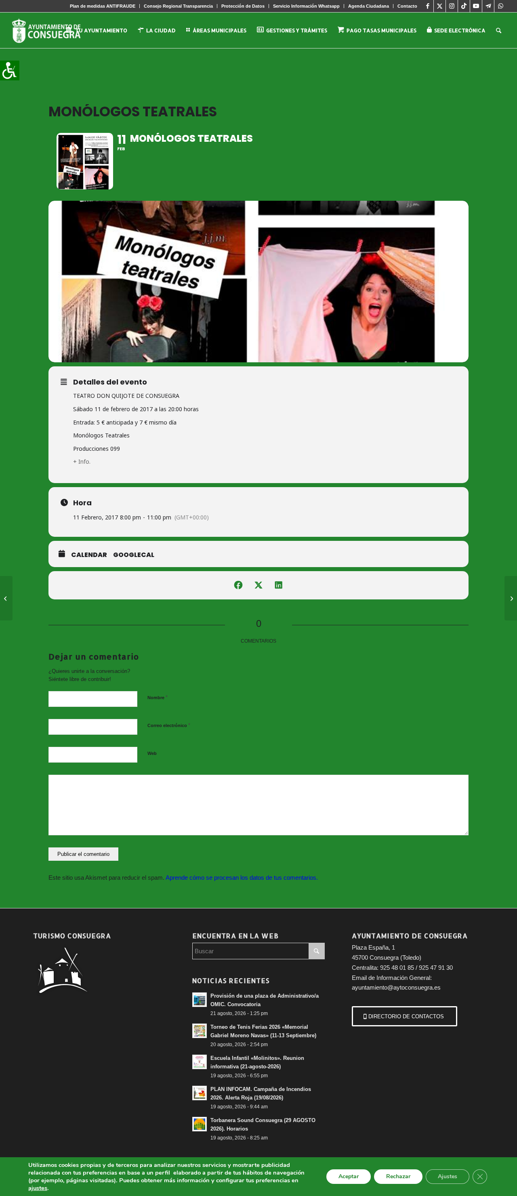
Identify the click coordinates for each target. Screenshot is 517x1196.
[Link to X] (440, 6)
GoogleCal (133, 555)
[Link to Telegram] (488, 6)
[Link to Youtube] (476, 6)
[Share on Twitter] (258, 585)
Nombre (157, 697)
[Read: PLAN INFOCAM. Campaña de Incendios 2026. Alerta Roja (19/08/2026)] (199, 1093)
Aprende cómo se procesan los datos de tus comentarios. (242, 877)
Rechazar (398, 1176)
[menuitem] (103, 6)
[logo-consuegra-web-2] (53, 30)
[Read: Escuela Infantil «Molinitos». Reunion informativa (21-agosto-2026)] (199, 1062)
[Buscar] (498, 30)
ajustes (37, 1188)
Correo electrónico (168, 725)
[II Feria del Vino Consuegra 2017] (6, 598)
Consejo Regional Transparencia (178, 6)
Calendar (89, 555)
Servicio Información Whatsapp (306, 6)
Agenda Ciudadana (368, 6)
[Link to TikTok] (464, 6)
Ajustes (447, 1176)
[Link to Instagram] (452, 6)
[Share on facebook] (238, 585)
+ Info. (81, 461)
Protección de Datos (243, 6)
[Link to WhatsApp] (500, 6)
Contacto (407, 6)
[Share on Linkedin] (279, 585)
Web (152, 753)
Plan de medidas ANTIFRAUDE (102, 6)
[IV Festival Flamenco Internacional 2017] (510, 598)
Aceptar (348, 1176)
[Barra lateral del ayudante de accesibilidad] (9, 70)
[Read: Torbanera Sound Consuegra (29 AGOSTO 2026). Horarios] (199, 1124)
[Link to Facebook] (427, 6)
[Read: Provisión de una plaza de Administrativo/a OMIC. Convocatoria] (199, 999)
